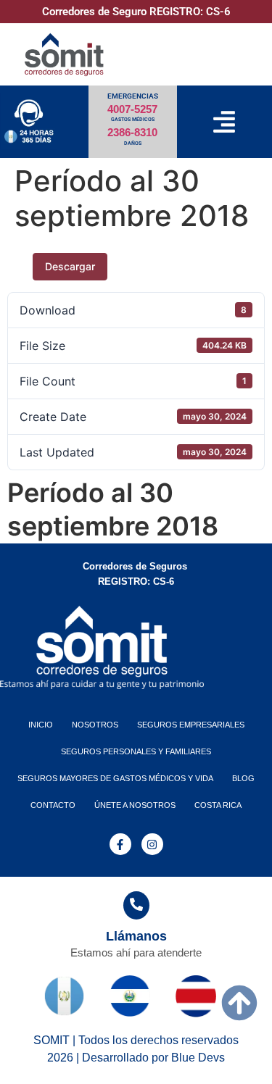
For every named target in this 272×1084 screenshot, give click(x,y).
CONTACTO (52, 805)
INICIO (40, 724)
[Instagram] (152, 844)
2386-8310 (132, 132)
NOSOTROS (95, 724)
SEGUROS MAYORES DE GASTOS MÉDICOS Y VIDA (115, 778)
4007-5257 (132, 109)
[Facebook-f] (120, 844)
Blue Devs (198, 1057)
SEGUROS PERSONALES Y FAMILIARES (136, 751)
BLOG (243, 778)
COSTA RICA (218, 805)
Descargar (70, 266)
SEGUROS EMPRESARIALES (190, 724)
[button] (224, 123)
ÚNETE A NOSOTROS (135, 805)
